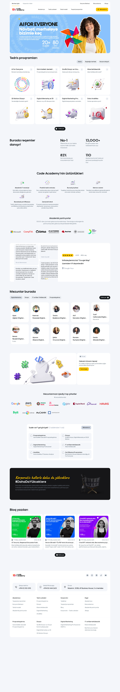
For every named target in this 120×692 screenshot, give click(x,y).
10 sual (83, 356)
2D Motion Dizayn (42, 633)
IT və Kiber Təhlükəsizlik (39, 297)
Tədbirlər (63, 601)
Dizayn (27, 297)
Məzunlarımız (97, 3)
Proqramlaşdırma (55, 297)
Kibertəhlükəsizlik (42, 607)
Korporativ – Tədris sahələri (69, 610)
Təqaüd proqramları (76, 9)
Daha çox (61, 128)
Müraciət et (103, 9)
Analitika (39, 614)
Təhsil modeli (63, 9)
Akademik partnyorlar (20, 610)
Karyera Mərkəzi (85, 3)
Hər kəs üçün (15, 3)
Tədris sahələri (52, 9)
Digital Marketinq (16, 297)
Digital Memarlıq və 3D (44, 630)
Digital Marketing (42, 610)
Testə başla (83, 369)
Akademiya (41, 9)
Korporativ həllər (27, 3)
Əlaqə (106, 3)
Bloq (13, 510)
